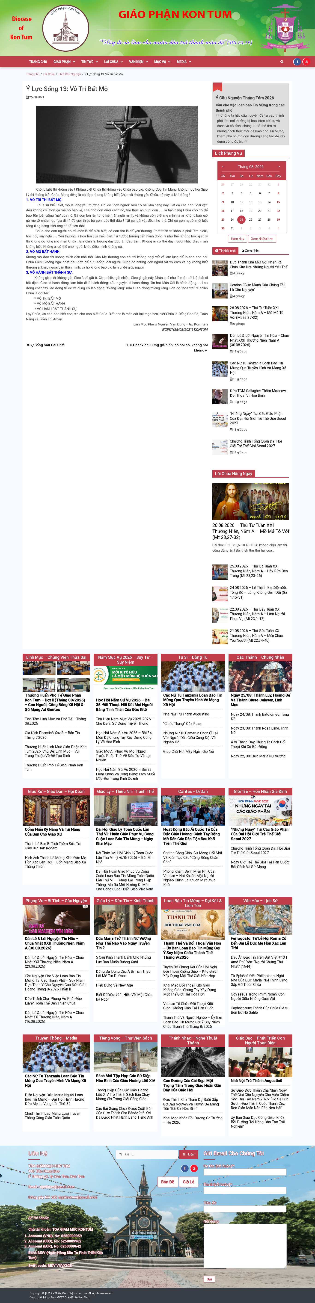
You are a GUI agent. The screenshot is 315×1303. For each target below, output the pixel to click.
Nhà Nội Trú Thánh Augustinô (186, 714)
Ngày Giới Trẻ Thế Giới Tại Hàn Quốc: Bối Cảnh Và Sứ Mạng (260, 864)
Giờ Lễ (188, 1181)
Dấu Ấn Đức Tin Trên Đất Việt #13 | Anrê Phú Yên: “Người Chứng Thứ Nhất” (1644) (259, 961)
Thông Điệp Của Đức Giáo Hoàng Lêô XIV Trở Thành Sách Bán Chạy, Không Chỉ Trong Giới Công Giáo (123, 1094)
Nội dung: (211, 1221)
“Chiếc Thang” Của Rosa (182, 723)
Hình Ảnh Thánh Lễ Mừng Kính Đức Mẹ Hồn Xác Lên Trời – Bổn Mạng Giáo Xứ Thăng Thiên (55, 862)
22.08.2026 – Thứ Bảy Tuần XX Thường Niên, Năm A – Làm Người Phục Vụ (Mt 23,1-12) (257, 614)
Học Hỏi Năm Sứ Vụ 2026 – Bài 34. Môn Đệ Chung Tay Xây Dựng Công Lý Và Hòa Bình (124, 737)
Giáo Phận (62, 62)
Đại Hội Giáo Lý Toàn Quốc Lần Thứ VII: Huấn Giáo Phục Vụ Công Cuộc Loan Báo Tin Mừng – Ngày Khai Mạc (125, 836)
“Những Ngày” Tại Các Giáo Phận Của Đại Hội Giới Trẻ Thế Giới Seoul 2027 (258, 418)
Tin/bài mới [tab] (227, 251)
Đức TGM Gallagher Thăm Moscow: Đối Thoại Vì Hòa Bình (258, 393)
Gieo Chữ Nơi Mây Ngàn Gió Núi (188, 751)
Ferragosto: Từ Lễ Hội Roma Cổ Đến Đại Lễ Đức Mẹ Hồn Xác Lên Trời (258, 943)
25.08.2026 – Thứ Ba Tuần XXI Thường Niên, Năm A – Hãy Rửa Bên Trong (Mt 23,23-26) (259, 571)
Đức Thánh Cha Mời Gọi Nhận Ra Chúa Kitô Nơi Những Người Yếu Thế (258, 264)
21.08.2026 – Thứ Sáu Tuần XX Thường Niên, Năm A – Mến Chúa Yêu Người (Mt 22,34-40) (256, 636)
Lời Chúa (111, 62)
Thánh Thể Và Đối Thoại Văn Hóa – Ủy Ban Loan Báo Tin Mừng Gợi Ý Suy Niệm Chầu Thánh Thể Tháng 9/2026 (192, 950)
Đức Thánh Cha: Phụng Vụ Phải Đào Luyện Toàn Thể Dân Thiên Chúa (53, 1000)
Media (182, 62)
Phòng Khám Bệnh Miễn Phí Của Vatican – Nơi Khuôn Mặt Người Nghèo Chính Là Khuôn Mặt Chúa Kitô (189, 878)
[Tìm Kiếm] (282, 61)
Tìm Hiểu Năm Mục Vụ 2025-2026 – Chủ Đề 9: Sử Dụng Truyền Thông (125, 721)
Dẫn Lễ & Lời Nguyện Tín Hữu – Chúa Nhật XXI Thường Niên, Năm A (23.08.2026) (54, 962)
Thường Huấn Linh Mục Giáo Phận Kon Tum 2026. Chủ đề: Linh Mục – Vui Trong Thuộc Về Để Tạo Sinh (55, 751)
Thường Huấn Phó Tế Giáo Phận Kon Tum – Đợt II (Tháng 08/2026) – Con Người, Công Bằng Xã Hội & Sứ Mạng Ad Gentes (55, 702)
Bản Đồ (167, 1181)
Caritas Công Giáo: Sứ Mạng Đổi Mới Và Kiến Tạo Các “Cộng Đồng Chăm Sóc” (192, 857)
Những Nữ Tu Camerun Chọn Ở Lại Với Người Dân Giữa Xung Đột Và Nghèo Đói (190, 737)
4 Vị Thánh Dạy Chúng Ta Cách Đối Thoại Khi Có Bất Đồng (258, 744)
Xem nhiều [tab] (252, 251)
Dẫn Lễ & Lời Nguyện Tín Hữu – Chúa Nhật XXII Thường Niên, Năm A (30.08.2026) (259, 340)
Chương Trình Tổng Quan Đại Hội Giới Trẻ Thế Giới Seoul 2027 (256, 443)
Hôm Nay (237, 239)
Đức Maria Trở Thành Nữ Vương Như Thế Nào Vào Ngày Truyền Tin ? (123, 943)
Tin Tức (87, 62)
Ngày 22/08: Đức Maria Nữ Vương (258, 756)
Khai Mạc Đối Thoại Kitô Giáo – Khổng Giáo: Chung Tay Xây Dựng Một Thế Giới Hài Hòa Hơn (189, 989)
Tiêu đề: (210, 1203)
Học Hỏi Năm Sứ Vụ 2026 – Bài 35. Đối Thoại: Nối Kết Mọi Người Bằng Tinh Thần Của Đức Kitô (124, 705)
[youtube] (307, 61)
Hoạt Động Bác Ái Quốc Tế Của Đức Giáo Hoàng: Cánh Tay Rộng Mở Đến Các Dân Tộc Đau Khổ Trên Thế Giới (191, 836)
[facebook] (297, 61)
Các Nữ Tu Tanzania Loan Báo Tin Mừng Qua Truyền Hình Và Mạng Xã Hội (258, 368)
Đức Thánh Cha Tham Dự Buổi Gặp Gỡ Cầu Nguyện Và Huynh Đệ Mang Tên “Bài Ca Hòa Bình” (191, 1104)
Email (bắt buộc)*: (218, 1184)
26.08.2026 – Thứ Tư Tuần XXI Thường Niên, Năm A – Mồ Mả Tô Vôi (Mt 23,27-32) (256, 313)
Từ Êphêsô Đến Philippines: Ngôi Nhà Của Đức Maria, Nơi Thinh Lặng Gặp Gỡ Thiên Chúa (259, 980)
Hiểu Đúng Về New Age (114, 985)
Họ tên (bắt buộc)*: (219, 1166)
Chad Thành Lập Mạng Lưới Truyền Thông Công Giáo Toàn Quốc (52, 1115)
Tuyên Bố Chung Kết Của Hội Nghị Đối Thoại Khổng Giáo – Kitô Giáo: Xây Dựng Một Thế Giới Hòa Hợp (190, 971)
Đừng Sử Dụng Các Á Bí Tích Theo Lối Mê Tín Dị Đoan (123, 973)
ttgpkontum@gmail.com (77, 1197)
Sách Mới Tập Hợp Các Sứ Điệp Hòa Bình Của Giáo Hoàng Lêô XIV (125, 1078)
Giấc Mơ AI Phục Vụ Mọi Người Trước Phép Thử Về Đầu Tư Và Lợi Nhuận (123, 755)
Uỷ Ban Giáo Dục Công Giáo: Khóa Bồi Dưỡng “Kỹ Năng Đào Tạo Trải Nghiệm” (258, 1122)
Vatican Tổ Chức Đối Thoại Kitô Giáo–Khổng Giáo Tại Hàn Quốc (188, 1006)
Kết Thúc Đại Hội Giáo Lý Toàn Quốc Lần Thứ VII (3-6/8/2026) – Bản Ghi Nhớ (124, 857)
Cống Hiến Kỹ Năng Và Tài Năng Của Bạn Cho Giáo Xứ (52, 831)
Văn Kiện (136, 62)
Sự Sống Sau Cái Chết (47, 345)
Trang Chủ (38, 62)
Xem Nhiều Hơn (262, 239)
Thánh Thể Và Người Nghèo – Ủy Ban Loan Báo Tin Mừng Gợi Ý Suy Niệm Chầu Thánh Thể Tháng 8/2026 (192, 1021)
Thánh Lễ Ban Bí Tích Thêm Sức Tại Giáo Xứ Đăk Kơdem (53, 846)
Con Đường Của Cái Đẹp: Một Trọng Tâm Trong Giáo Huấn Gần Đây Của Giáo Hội (192, 1085)
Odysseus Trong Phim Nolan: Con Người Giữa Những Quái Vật (258, 996)
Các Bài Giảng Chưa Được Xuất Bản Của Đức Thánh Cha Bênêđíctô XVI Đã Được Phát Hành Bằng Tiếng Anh (124, 1113)
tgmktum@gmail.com (57, 1187)
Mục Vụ (160, 62)
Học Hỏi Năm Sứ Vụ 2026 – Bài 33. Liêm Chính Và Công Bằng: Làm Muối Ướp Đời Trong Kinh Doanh (125, 773)
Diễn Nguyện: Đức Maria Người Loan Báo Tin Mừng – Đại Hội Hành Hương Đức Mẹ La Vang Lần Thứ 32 (54, 1099)
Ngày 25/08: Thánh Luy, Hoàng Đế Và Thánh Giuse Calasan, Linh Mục (260, 700)
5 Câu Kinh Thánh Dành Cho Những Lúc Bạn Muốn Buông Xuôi (123, 959)
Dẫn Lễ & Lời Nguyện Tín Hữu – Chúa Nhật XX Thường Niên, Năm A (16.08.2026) (54, 1017)
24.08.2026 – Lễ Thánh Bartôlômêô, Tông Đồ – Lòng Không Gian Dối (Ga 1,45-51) (258, 592)
